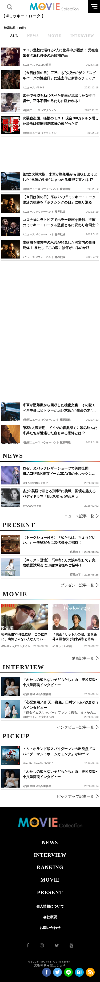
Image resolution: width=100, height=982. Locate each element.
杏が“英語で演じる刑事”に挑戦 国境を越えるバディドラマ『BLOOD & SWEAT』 (59, 493)
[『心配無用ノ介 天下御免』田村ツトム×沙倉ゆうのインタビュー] (10, 709)
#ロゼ (44, 483)
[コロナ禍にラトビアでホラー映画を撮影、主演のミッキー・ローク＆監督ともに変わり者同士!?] (10, 226)
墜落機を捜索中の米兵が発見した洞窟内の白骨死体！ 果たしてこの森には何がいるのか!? (59, 245)
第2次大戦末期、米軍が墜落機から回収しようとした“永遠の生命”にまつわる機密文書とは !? (60, 177)
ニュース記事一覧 (79, 516)
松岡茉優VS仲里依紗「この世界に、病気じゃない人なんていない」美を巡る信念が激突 (24, 636)
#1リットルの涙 (62, 646)
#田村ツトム (30, 716)
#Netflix (28, 763)
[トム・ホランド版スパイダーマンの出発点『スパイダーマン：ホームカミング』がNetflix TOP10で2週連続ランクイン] (10, 755)
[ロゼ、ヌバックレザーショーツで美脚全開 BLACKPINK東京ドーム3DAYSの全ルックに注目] (10, 475)
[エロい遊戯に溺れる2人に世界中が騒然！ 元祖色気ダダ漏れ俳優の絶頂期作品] (10, 57)
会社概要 (50, 917)
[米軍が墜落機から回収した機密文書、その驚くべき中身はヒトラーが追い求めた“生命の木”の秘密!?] (10, 411)
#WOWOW (29, 505)
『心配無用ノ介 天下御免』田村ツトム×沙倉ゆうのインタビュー (61, 705)
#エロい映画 (43, 64)
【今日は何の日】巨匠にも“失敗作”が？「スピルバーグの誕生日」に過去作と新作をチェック (59, 75)
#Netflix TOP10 (43, 763)
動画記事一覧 (83, 658)
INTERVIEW (50, 855)
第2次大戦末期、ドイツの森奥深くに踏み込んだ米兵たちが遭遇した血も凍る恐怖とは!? (60, 430)
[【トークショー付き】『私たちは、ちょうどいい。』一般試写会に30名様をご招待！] (10, 544)
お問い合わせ (50, 928)
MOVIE (50, 880)
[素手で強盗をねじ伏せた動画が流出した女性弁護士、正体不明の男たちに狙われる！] (10, 102)
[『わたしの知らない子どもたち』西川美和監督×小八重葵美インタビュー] (10, 778)
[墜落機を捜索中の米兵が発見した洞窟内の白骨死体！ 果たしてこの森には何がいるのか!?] (10, 249)
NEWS (50, 842)
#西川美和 (29, 786)
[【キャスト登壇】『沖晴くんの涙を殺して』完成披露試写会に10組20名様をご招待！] (10, 567)
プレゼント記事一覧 (77, 585)
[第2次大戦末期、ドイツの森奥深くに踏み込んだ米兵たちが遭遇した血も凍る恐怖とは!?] (10, 434)
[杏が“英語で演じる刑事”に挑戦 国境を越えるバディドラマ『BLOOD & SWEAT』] (10, 497)
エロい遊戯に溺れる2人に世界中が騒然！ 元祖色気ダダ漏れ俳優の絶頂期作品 (60, 52)
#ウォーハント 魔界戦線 (56, 188)
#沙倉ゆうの (46, 716)
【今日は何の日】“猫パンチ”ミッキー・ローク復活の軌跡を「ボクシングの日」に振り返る (59, 199)
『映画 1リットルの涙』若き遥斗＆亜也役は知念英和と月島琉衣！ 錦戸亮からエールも (75, 636)
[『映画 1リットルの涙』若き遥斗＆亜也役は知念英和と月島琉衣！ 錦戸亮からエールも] (76, 617)
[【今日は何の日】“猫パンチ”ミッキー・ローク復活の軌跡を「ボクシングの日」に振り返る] (10, 203)
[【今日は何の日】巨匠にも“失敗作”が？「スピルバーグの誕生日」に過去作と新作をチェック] (10, 79)
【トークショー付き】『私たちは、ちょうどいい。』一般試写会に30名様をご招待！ (59, 540)
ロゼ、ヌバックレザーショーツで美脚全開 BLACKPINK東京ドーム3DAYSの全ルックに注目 (59, 471)
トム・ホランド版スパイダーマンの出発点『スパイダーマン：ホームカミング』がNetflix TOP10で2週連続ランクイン (59, 752)
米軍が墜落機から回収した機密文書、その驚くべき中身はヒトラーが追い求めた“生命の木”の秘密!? (59, 408)
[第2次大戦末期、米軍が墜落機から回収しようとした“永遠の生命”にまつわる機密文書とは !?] (10, 181)
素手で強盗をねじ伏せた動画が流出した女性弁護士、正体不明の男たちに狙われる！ (59, 98)
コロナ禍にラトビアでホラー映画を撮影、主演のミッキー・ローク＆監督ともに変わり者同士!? (61, 222)
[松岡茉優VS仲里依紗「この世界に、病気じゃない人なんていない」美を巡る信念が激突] (24, 617)
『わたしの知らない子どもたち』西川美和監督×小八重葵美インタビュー (60, 774)
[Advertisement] (50, 151)
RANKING (50, 867)
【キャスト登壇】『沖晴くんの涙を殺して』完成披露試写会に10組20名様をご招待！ (59, 563)
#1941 (40, 87)
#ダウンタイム (21, 646)
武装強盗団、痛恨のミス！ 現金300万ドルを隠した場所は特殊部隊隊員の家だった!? (61, 121)
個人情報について (50, 906)
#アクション (49, 110)
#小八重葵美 (43, 786)
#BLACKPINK (31, 483)
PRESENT (50, 892)
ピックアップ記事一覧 (75, 796)
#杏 (39, 505)
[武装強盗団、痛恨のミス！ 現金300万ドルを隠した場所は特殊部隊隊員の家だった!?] (10, 125)
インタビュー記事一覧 (75, 727)
